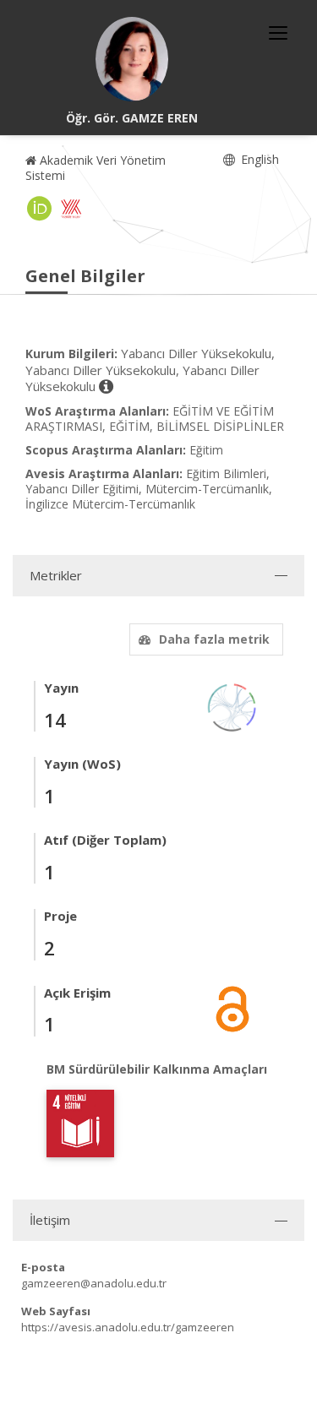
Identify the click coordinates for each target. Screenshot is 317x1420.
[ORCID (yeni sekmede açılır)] (39, 208)
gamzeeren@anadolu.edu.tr (94, 1283)
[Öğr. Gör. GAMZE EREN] (131, 59)
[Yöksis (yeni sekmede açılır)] (71, 208)
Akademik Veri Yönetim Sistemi (95, 167)
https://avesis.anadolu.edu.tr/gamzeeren (127, 1327)
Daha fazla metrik (214, 639)
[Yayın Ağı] (232, 706)
